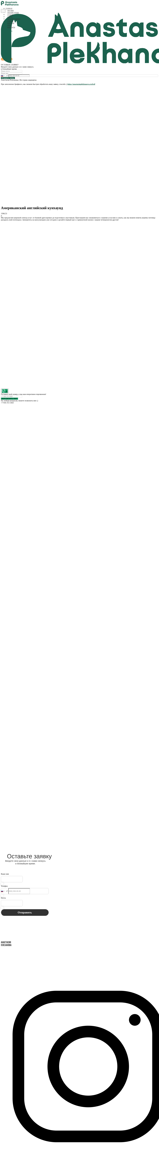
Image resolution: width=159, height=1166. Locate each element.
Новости (10, 23)
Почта (3, 898)
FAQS (5, 806)
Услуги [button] (10, 15)
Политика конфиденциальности (19, 831)
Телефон (4, 886)
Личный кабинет (13, 19)
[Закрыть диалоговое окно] (3, 11)
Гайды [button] (9, 17)
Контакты (11, 27)
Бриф (9, 25)
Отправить (25, 912)
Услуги (6, 829)
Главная (9, 8)
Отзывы (10, 21)
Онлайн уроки (13, 13)
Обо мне (10, 10)
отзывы (7, 809)
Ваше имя (5, 874)
